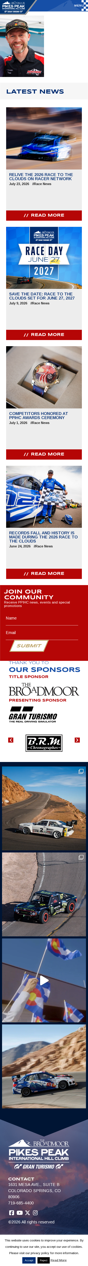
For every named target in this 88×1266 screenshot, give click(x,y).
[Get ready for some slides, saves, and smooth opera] (44, 894)
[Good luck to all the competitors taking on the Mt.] (44, 808)
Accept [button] (29, 1260)
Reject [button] (43, 1260)
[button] (10, 740)
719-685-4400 (21, 1203)
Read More (59, 1260)
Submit (29, 646)
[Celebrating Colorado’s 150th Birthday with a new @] (44, 980)
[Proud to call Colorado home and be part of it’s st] (44, 1066)
